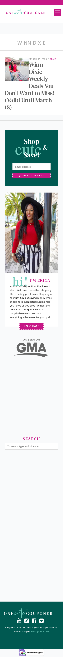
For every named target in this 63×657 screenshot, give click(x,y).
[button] (57, 12)
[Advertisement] (31, 398)
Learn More (31, 326)
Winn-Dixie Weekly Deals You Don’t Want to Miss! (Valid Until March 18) (29, 85)
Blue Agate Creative (40, 631)
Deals (53, 59)
